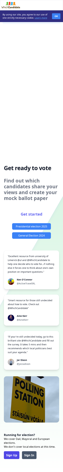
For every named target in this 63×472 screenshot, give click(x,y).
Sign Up (11, 455)
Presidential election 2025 (31, 226)
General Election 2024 (31, 235)
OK (56, 16)
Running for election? (19, 435)
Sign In (29, 455)
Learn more (41, 17)
